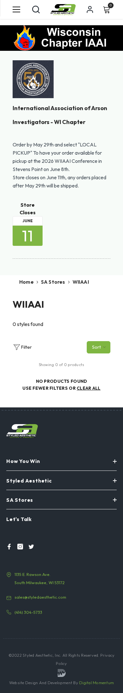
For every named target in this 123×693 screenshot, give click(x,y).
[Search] (36, 9)
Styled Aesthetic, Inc (41, 655)
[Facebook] (7, 546)
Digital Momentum (96, 682)
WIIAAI (81, 282)
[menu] (16, 9)
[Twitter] (29, 546)
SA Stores (53, 282)
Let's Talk (19, 519)
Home (26, 282)
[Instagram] (18, 546)
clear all (89, 388)
